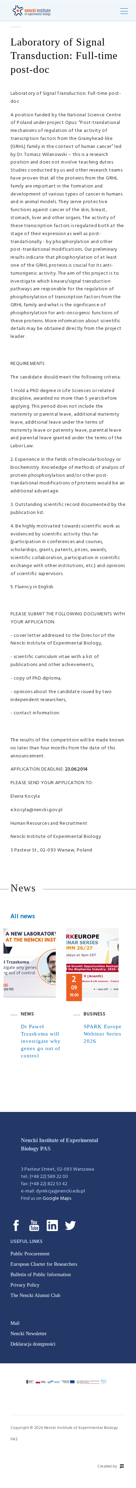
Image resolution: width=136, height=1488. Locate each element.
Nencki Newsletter (28, 1333)
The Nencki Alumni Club (35, 1295)
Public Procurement (30, 1253)
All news (22, 917)
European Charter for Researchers (43, 1264)
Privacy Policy (24, 1285)
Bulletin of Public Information (40, 1274)
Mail (15, 1323)
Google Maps (57, 1199)
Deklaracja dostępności (32, 1344)
